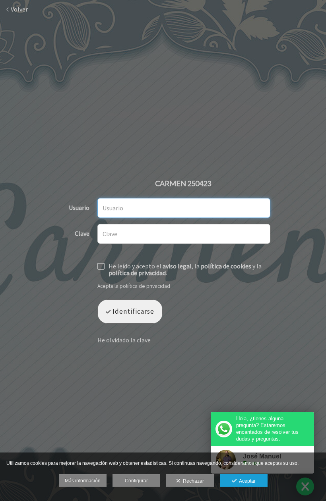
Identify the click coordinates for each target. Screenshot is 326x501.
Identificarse (132, 311)
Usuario (79, 208)
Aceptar (246, 481)
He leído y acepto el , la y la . (185, 270)
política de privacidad (137, 273)
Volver (19, 9)
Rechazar (192, 481)
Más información (83, 481)
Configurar (136, 481)
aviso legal (177, 266)
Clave (82, 233)
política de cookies (226, 266)
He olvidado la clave (124, 340)
